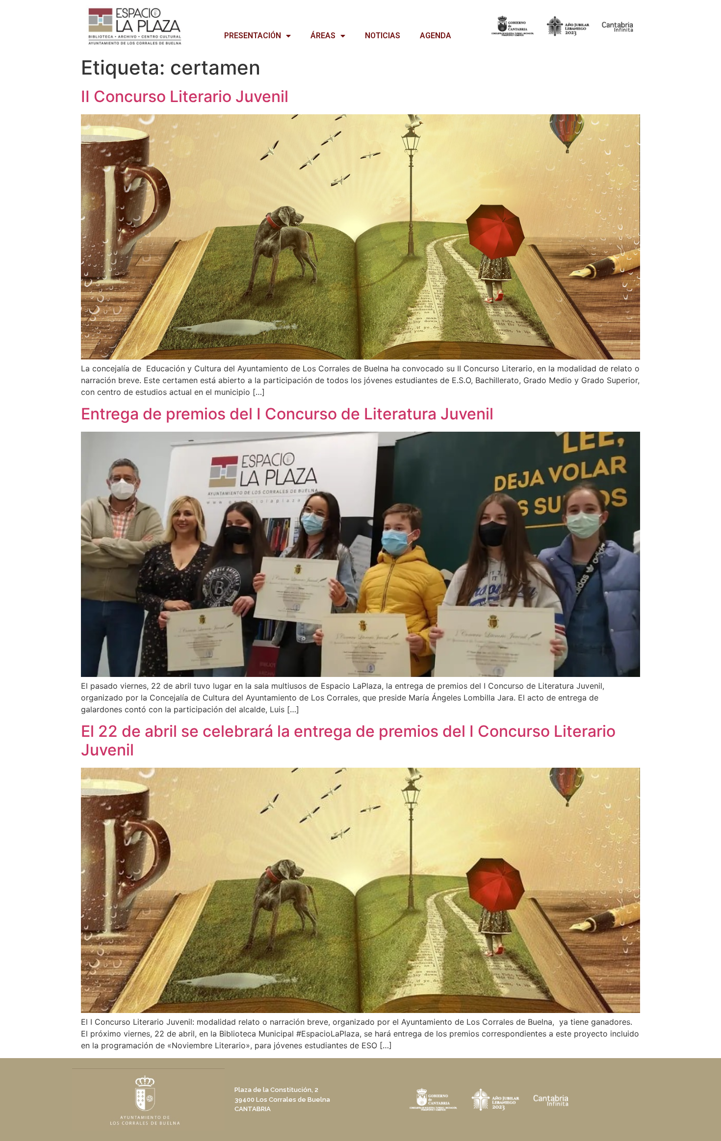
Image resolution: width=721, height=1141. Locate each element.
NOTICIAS (382, 35)
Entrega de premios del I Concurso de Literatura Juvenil (287, 413)
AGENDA (435, 35)
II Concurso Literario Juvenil (184, 96)
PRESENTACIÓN (252, 35)
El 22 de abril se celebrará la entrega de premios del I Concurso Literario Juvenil (348, 740)
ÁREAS (322, 35)
